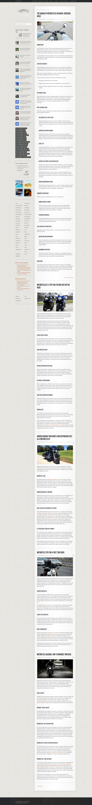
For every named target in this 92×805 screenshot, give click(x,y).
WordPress (28, 801)
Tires (25, 245)
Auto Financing (18, 209)
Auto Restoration (27, 218)
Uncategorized (51, 19)
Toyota (17, 247)
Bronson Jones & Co (47, 605)
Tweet (73, 20)
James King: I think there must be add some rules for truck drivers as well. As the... (25, 118)
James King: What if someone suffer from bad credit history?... (25, 112)
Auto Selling (26, 220)
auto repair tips (23, 138)
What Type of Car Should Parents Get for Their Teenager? (26, 83)
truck (22, 155)
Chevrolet (26, 227)
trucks (26, 155)
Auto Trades (18, 225)
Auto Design (26, 207)
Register (17, 296)
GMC (25, 231)
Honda (17, 234)
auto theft (27, 141)
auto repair (24, 136)
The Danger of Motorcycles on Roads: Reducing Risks (54, 15)
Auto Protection (27, 216)
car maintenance (24, 145)
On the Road (26, 240)
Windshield (18, 256)
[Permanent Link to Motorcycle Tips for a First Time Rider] (55, 576)
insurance (26, 148)
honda (23, 148)
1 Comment (25, 85)
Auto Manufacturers (28, 214)
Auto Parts (18, 216)
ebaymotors (51, 1)
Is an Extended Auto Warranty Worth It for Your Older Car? (25, 62)
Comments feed (27, 298)
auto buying (23, 130)
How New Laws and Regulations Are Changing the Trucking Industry (25, 89)
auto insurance (18, 135)
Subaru (25, 242)
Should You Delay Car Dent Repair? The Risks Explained (27, 35)
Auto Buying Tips (19, 205)
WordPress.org (18, 300)
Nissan (25, 238)
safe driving (18, 152)
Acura (17, 203)
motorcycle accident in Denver (58, 752)
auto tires (17, 143)
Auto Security (18, 220)
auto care (24, 131)
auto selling (18, 141)
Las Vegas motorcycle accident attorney (46, 514)
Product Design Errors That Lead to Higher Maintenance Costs (23, 281)
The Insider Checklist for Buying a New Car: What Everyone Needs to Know (26, 77)
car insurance (18, 145)
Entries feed (18, 298)
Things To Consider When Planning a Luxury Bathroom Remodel (24, 273)
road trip (27, 150)
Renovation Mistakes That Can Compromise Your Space (22, 265)
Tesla (17, 245)
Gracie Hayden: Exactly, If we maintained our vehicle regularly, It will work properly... (26, 102)
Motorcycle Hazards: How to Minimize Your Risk (54, 654)
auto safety (24, 140)
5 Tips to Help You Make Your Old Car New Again (25, 95)
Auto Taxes (18, 223)
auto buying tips (18, 131)
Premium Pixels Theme (18, 802)
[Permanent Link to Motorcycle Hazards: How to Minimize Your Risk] (55, 678)
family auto (25, 147)
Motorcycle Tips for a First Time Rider (50, 552)
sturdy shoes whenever (51, 634)
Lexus (17, 236)
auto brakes (18, 130)
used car (28, 157)
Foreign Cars (18, 231)
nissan (24, 150)
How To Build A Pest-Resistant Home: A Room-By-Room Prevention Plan (24, 268)
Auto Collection (18, 207)
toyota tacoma (18, 155)
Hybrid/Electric (27, 234)
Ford (25, 229)
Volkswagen (18, 253)
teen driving (18, 153)
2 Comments (21, 72)
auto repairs (18, 138)
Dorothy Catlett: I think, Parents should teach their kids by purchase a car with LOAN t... (25, 124)
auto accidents (24, 128)
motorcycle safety (19, 150)
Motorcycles (51, 290)
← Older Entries (40, 786)
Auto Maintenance (19, 214)
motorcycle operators (52, 479)
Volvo (25, 253)
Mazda (25, 236)
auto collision (18, 133)
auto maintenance (25, 135)
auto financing (65, 1)
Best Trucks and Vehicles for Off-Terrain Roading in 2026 (25, 49)
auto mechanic (18, 136)
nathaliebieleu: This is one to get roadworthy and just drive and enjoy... (25, 107)
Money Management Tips (21, 278)
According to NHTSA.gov (42, 701)
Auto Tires (26, 223)
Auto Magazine (20, 801)
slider (22, 152)
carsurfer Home (34, 1)
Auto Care (26, 205)
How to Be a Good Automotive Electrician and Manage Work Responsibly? (25, 70)
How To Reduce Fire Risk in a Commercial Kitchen (22, 284)
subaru (25, 152)
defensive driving (19, 147)
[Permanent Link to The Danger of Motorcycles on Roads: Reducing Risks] (55, 40)
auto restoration (18, 140)
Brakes (17, 227)
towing (25, 153)
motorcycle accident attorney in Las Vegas (55, 425)
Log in (25, 296)
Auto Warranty (27, 225)
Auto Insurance (18, 212)
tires (21, 153)
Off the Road (18, 240)
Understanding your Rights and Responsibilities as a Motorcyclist (54, 438)
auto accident (18, 128)
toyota (28, 153)
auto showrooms (40, 1)
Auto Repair (18, 218)
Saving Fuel (18, 242)
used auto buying (23, 157)
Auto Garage (26, 209)
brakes (21, 143)
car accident (26, 143)
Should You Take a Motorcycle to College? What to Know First (25, 42)
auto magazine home (73, 1)
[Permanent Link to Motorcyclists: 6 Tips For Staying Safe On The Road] (55, 311)
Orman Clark (25, 802)
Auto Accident (27, 203)
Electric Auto (18, 229)
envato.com (71, 277)
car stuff (60, 1)
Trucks (25, 247)
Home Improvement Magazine (22, 262)
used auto (17, 157)
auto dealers (46, 1)
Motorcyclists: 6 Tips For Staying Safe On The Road (53, 286)
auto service (23, 141)
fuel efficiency (18, 148)
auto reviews (56, 1)
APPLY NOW (19, 170)
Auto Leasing (26, 212)
